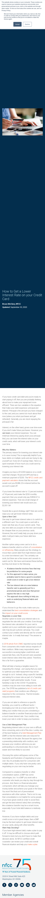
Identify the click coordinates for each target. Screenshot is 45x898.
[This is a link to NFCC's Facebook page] (4, 885)
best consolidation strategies (26, 610)
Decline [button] (27, 24)
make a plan (32, 844)
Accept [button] (17, 24)
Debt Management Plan (31, 733)
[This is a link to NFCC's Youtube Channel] (22, 885)
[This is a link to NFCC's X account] (10, 885)
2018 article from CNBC (13, 644)
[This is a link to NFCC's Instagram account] (16, 885)
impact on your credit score (16, 613)
